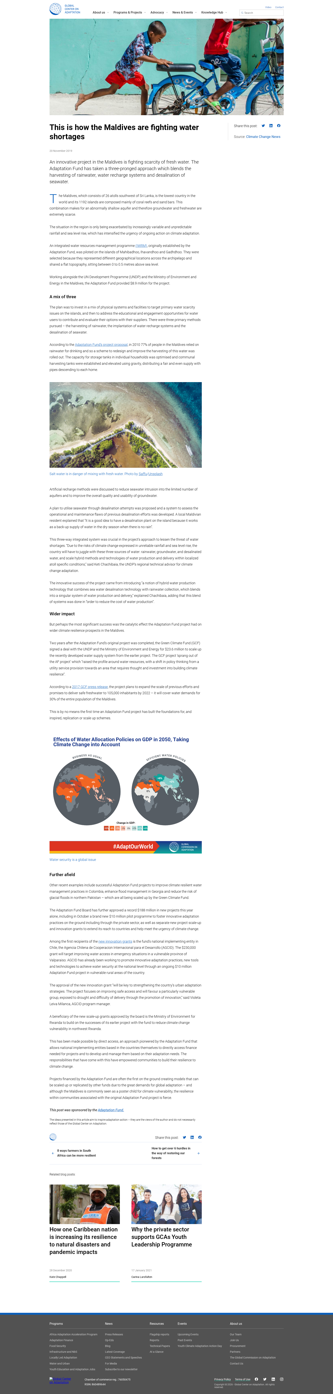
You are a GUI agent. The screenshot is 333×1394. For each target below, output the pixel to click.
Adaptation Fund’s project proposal (101, 345)
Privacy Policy (222, 1379)
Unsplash (155, 474)
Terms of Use (242, 1379)
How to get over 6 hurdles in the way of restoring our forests (171, 1153)
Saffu (143, 474)
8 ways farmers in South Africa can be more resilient (76, 1153)
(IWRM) (141, 246)
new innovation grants (115, 941)
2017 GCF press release (90, 687)
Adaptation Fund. (111, 1110)
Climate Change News (263, 137)
